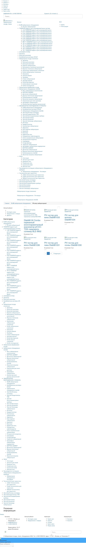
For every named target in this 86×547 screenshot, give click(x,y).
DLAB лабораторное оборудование (29, 25)
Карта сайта (6, 11)
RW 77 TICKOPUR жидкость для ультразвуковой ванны (38, 42)
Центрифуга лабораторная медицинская (34, 146)
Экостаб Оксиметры (28, 119)
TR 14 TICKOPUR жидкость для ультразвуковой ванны (37, 45)
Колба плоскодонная (28, 85)
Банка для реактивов (25, 55)
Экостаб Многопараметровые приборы (33, 116)
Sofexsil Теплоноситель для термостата (33, 178)
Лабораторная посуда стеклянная (28, 58)
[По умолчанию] (25, 208)
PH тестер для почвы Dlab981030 (73, 243)
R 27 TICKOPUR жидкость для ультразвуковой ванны (37, 31)
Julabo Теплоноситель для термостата (33, 175)
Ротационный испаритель (30, 139)
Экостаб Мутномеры (28, 117)
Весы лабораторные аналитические (32, 90)
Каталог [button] (5, 1)
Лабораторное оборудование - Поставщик (34, 171)
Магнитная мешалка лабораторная (32, 99)
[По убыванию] (34, 208)
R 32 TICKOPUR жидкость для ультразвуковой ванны (37, 35)
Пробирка (25, 77)
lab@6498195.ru (8, 13)
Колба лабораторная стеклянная (32, 72)
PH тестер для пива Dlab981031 (52, 243)
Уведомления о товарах (13, 213)
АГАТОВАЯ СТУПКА (24, 52)
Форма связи (51, 525)
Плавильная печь (27, 163)
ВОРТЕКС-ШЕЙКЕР (28, 92)
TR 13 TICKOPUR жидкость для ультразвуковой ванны (37, 43)
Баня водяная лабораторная (31, 129)
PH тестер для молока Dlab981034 (71, 217)
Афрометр (25, 127)
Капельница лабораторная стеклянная (33, 70)
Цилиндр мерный (27, 80)
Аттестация (26, 158)
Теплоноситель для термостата (28, 173)
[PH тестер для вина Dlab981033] (53, 210)
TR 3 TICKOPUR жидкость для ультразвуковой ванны (37, 48)
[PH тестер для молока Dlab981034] (74, 210)
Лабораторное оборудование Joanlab (29, 89)
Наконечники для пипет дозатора (32, 101)
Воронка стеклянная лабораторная (32, 69)
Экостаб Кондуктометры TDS (31, 114)
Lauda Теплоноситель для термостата (33, 176)
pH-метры (25, 122)
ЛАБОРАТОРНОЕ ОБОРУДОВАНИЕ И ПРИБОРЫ (32, 106)
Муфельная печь (27, 134)
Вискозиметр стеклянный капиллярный (33, 67)
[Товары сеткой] (58, 208)
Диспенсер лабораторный (30, 94)
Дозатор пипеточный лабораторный (32, 95)
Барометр (25, 131)
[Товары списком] (55, 208)
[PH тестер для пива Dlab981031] (53, 238)
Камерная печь (27, 161)
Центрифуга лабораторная (30, 102)
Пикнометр (26, 74)
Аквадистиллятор (27, 124)
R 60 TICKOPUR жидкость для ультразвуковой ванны (37, 40)
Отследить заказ (11, 212)
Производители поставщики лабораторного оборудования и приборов (12, 472)
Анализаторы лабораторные (30, 126)
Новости (5, 6)
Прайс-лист (6, 9)
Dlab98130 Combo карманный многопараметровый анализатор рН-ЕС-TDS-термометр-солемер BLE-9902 (33, 226)
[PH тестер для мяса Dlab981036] (33, 238)
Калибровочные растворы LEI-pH (28, 57)
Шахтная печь (26, 166)
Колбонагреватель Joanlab (30, 97)
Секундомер (26, 141)
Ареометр (22, 53)
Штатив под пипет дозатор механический (34, 104)
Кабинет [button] (5, 2)
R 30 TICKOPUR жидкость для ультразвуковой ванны (37, 33)
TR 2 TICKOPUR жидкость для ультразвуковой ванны (37, 47)
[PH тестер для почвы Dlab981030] (74, 238)
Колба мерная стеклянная (30, 84)
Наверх (2, 514)
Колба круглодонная (28, 82)
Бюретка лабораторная (29, 65)
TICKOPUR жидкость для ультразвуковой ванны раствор (34, 28)
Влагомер (25, 133)
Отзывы (5, 7)
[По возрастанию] (33, 208)
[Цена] (30, 208)
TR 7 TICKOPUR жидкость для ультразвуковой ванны (37, 50)
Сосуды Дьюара (27, 143)
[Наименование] (27, 208)
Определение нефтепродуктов (31, 136)
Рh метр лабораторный (29, 26)
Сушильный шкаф (28, 165)
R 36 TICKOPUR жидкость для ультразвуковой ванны (37, 38)
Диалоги (9, 215)
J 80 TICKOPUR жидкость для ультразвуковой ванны (37, 30)
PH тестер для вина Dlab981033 (52, 216)
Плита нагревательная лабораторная (33, 138)
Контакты (5, 4)
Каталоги (69, 520)
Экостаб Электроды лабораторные (32, 121)
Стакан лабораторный (29, 79)
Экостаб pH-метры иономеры (31, 112)
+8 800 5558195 (17, 13)
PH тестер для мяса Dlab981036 (32, 243)
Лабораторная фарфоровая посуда (29, 87)
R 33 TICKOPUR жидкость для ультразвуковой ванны (37, 37)
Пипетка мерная (27, 75)
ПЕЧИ (20, 156)
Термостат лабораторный (30, 144)
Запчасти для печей (28, 159)
